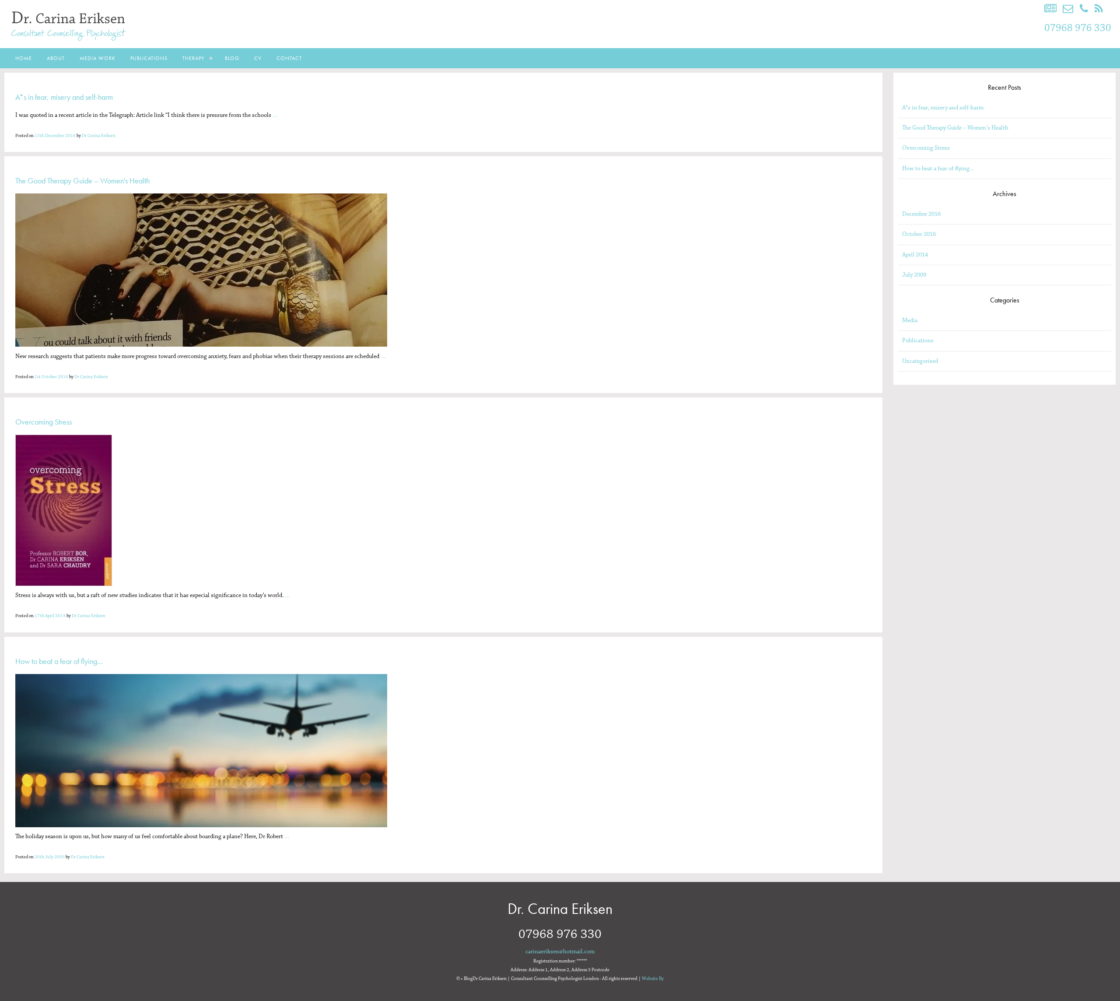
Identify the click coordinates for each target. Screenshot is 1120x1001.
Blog (232, 58)
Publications (149, 58)
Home (23, 58)
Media (909, 320)
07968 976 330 (1077, 28)
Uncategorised (920, 361)
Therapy (193, 58)
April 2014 (915, 255)
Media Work (98, 58)
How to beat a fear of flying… (938, 168)
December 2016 (921, 214)
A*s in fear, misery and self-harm (943, 108)
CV (258, 58)
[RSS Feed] (1099, 9)
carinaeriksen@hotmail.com (560, 951)
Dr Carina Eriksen (99, 135)
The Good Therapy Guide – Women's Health (955, 128)
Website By (653, 979)
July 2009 (914, 275)
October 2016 (919, 234)
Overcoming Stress (926, 148)
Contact (289, 58)
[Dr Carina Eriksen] (70, 43)
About (56, 58)
